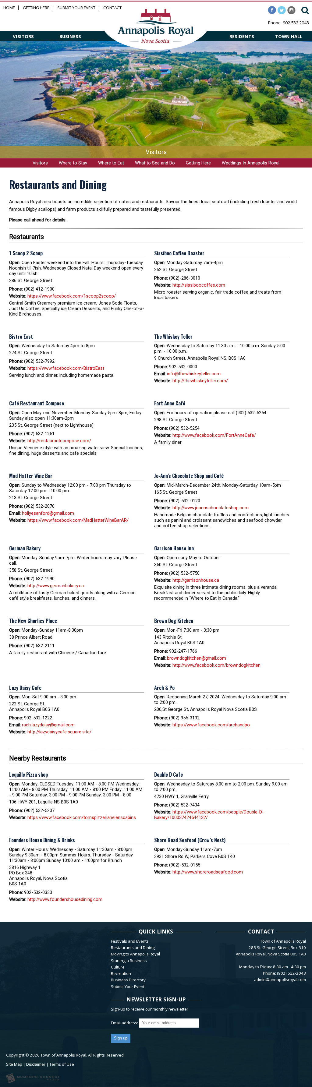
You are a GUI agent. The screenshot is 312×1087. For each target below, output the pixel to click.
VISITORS (23, 36)
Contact (112, 8)
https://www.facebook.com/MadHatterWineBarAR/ (78, 520)
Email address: (125, 1022)
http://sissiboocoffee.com (198, 285)
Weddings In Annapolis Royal (250, 163)
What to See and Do (155, 163)
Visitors (40, 163)
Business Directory (128, 980)
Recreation (121, 973)
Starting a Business (129, 960)
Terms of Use (61, 1064)
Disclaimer (35, 1064)
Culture (118, 967)
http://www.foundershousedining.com (64, 899)
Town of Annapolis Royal (63, 1055)
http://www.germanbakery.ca (55, 585)
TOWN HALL (288, 36)
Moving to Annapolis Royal (135, 954)
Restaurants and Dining (133, 947)
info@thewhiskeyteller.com (194, 373)
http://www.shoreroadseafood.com (207, 872)
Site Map (14, 1064)
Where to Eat (111, 163)
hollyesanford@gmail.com (48, 513)
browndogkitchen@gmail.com (196, 658)
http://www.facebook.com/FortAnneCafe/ (214, 435)
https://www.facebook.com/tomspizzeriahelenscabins (81, 817)
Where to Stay (73, 163)
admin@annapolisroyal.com (280, 979)
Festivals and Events (130, 941)
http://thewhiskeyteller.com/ (200, 380)
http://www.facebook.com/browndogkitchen (216, 665)
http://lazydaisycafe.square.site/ (59, 732)
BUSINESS (70, 36)
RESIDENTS (241, 36)
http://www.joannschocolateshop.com (210, 507)
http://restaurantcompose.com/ (59, 440)
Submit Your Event (76, 8)
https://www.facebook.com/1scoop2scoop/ (71, 296)
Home (9, 8)
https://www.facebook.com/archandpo (211, 725)
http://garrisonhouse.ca (195, 580)
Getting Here (36, 8)
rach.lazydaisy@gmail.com (48, 725)
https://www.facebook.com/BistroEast (65, 368)
